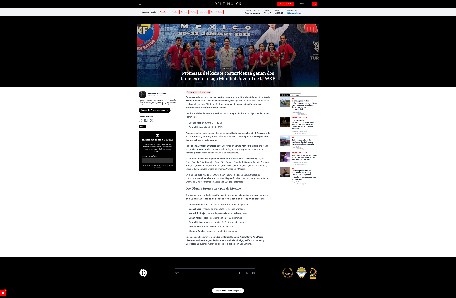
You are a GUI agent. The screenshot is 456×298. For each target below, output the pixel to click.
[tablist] (298, 95)
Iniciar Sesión (285, 4)
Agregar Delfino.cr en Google (153, 110)
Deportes (184, 12)
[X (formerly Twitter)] (246, 272)
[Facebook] (240, 272)
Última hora (163, 12)
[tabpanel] (298, 141)
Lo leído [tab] (295, 95)
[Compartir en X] (151, 120)
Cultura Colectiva (299, 118)
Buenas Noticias (216, 12)
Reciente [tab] (285, 95)
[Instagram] (253, 272)
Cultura (193, 12)
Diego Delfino (296, 112)
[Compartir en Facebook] (146, 120)
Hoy (293, 98)
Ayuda (177, 273)
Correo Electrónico (149, 156)
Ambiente (203, 12)
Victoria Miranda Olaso (299, 131)
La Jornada (228, 68)
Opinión (174, 12)
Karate (142, 126)
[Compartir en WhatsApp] (140, 120)
